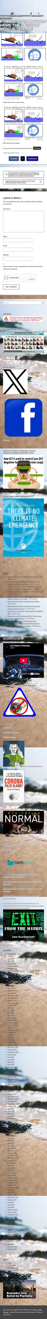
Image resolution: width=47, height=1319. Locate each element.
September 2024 (13, 1003)
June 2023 (10, 1035)
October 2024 (12, 1000)
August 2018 (11, 1163)
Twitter (30, 393)
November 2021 (12, 1074)
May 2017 (10, 1190)
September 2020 (13, 1104)
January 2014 (12, 1249)
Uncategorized (6, 18)
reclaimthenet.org (9, 737)
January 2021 (12, 1094)
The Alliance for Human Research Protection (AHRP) (21, 845)
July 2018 (10, 1165)
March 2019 (11, 1148)
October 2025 (12, 976)
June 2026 (10, 958)
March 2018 (11, 1175)
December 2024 (13, 995)
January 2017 (11, 1195)
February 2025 (12, 990)
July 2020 (10, 1109)
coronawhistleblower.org (33, 766)
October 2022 (12, 1049)
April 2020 (11, 1116)
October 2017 (12, 1185)
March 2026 (11, 963)
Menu (40, 6)
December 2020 (12, 1096)
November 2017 (12, 1182)
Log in (9, 1263)
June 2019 (10, 1140)
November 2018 (12, 1158)
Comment (7, 209)
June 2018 (10, 1168)
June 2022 (10, 1059)
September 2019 (13, 1133)
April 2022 (11, 1064)
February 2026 (12, 966)
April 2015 (10, 1229)
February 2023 (12, 1045)
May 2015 (10, 1227)
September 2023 (13, 1030)
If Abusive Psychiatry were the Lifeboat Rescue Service (17, 148)
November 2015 (12, 1214)
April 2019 (10, 1145)
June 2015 (10, 1224)
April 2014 (10, 1244)
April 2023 (11, 1040)
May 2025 (10, 983)
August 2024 (11, 1005)
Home (9, 6)
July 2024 (10, 1008)
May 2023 (10, 1037)
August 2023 (11, 1032)
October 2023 (12, 1027)
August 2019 (11, 1136)
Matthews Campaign (10, 850)
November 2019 (12, 1128)
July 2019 (10, 1138)
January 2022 (12, 1069)
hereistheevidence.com (11, 732)
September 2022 (13, 1052)
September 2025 (13, 978)
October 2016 (12, 1200)
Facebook (13, 158)
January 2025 (12, 993)
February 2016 (12, 1209)
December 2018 (12, 1155)
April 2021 (10, 1091)
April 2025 (11, 986)
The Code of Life (8, 840)
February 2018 (12, 1177)
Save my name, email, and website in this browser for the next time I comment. (23, 267)
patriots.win (7, 727)
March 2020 (11, 1118)
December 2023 (12, 1022)
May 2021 (10, 1089)
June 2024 (11, 1010)
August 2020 (11, 1106)
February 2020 (12, 1121)
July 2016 (10, 1202)
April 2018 (10, 1172)
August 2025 (11, 981)
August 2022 (11, 1054)
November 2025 (13, 973)
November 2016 (12, 1197)
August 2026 (11, 954)
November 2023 (13, 1025)
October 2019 (12, 1131)
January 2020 (12, 1123)
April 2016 (10, 1207)
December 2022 (12, 1047)
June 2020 (10, 1111)
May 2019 (10, 1143)
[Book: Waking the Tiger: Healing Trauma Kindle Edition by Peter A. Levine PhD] (36, 13)
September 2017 (13, 1187)
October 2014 (12, 1237)
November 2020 (13, 1099)
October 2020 (12, 1101)
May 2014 (10, 1241)
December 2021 (12, 1072)
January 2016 (12, 1212)
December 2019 (12, 1126)
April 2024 (11, 1015)
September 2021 (13, 1079)
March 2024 (11, 1018)
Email (5, 246)
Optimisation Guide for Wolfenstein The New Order (24, 577)
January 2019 (12, 1153)
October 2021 (12, 1077)
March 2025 (11, 988)
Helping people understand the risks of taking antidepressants (18, 357)
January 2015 (12, 1232)
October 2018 (12, 1160)
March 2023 (11, 1042)
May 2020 (10, 1113)
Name (5, 236)
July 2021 (10, 1084)
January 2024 (12, 1020)
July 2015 (10, 1222)
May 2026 (10, 961)
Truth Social (32, 158)
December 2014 (12, 1234)
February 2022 (12, 1067)
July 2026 (10, 956)
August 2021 (11, 1081)
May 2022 (10, 1062)
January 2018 (12, 1180)
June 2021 (10, 1086)
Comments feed (12, 1268)
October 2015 (12, 1217)
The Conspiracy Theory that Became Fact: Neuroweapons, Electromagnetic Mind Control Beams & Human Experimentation (23, 623)
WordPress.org (12, 1270)
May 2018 (10, 1170)
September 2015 (13, 1219)
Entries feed (11, 1265)
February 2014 (12, 1246)
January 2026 (12, 968)
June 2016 (10, 1205)
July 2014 (10, 1239)
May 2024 (10, 1013)
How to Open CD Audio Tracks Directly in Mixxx (23, 601)
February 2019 (12, 1150)
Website (6, 255)
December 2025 (12, 971)
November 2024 (13, 998)
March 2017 (11, 1192)
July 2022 (10, 1057)
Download (37, 148)
